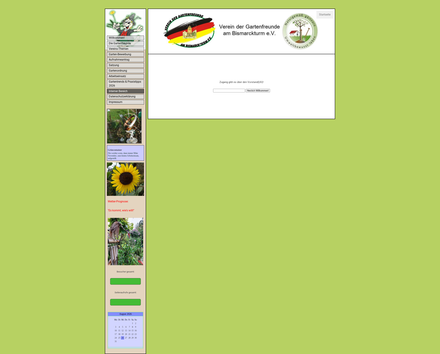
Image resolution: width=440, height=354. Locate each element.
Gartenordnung (118, 70)
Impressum (115, 102)
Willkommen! (117, 37)
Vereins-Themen (118, 48)
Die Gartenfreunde (120, 43)
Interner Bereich (118, 91)
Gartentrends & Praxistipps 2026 (125, 83)
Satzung (114, 65)
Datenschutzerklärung (122, 96)
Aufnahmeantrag (119, 59)
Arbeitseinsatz (117, 76)
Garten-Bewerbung (120, 54)
